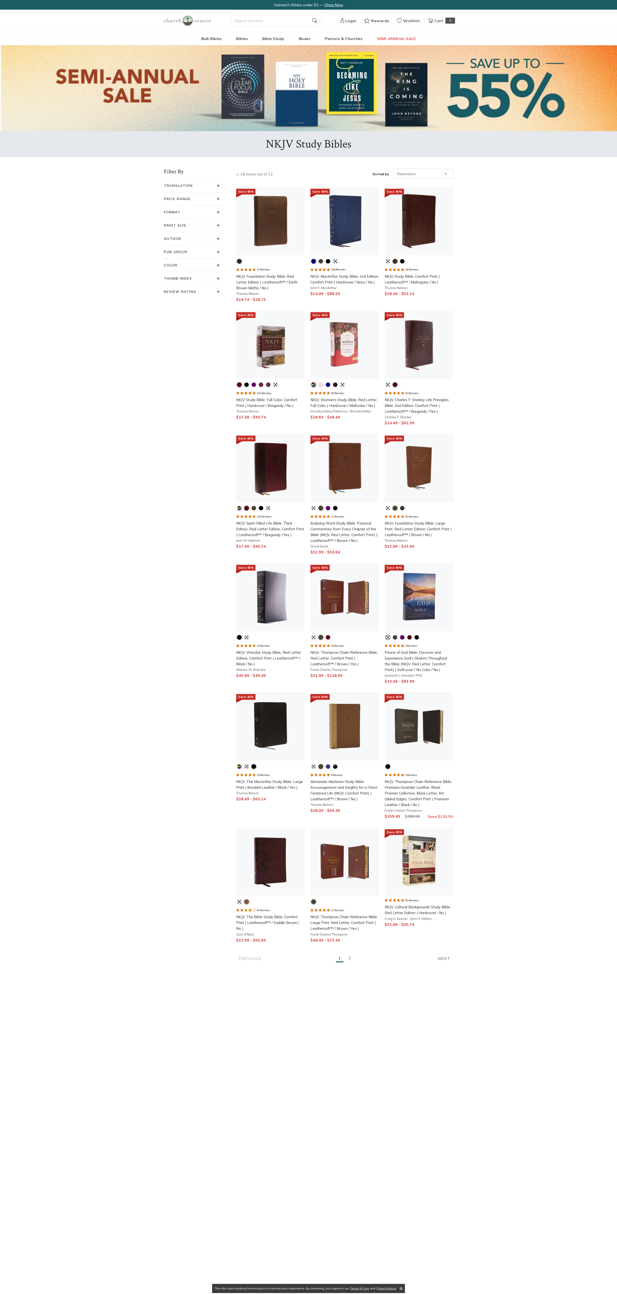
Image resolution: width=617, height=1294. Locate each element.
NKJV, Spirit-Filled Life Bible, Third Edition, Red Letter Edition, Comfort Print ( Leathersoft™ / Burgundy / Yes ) (270, 529)
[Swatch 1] (239, 261)
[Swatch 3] (328, 261)
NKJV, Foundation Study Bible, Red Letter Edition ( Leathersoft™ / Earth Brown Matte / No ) (266, 282)
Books (305, 38)
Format (172, 212)
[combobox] (276, 20)
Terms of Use (359, 1288)
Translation (178, 185)
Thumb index (178, 278)
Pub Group (176, 252)
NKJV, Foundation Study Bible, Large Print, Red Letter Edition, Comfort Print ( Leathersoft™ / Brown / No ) (418, 529)
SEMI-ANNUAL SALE (396, 38)
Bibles (242, 38)
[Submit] (314, 20)
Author (172, 238)
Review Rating (180, 292)
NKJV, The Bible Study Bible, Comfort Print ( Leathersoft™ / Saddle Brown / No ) (267, 923)
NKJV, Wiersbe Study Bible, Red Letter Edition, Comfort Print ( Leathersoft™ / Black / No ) (268, 658)
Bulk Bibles (211, 38)
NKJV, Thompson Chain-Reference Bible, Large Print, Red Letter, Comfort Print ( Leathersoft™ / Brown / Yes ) (344, 923)
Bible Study (273, 38)
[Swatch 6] (275, 384)
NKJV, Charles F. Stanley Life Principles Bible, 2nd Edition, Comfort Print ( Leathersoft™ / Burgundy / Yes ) (417, 406)
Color (170, 265)
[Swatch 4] (335, 261)
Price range (177, 199)
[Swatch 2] (320, 261)
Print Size (175, 225)
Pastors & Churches (343, 38)
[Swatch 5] (268, 384)
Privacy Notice (386, 1288)
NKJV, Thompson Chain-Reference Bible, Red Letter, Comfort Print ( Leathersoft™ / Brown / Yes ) (344, 658)
